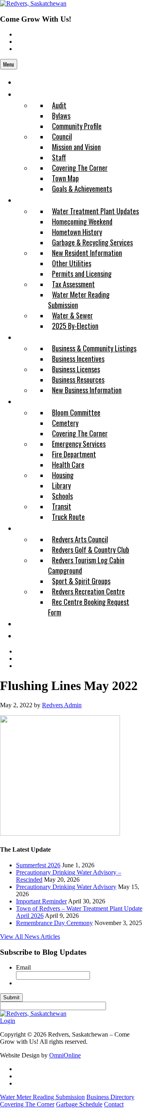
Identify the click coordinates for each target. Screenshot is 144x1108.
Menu (8, 64)
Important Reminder (41, 901)
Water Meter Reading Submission (42, 1097)
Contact (114, 1104)
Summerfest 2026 (38, 865)
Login (7, 1020)
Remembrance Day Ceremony (54, 922)
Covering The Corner (27, 1104)
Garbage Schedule (79, 1104)
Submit (11, 997)
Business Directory (110, 1097)
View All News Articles (30, 936)
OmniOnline (65, 1055)
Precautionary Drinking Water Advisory (66, 886)
